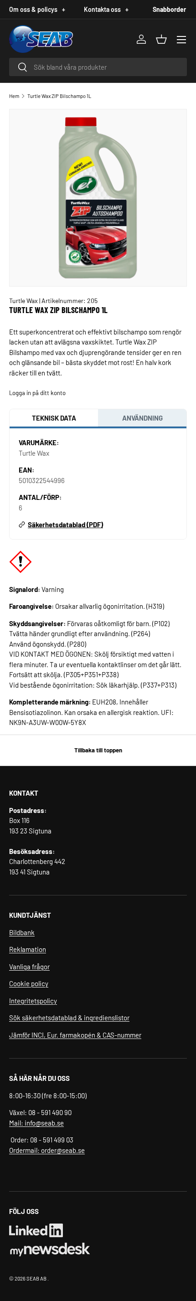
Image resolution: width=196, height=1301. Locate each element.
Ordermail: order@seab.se (47, 1150)
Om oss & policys (37, 9)
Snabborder (169, 9)
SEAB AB (36, 1278)
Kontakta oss (106, 9)
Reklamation (27, 949)
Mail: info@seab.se (36, 1123)
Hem (14, 96)
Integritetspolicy (33, 1001)
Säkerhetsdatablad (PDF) (65, 524)
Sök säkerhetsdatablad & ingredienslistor (69, 1017)
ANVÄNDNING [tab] (142, 418)
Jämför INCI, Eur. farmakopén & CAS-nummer (75, 1035)
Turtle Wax (24, 300)
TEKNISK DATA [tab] (54, 418)
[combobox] (98, 67)
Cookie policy (28, 983)
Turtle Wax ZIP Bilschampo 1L (59, 96)
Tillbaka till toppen (98, 750)
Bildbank (22, 932)
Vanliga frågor (29, 966)
